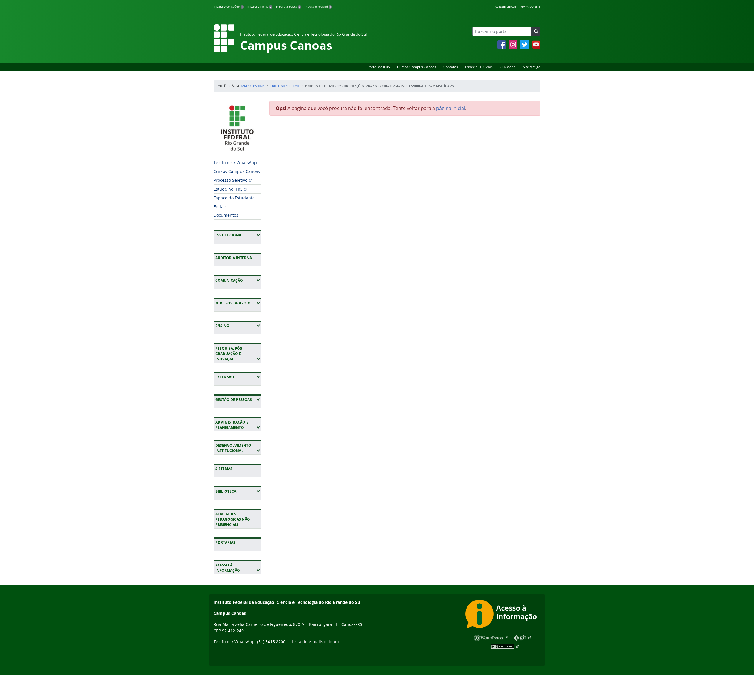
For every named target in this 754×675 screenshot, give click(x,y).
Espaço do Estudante (234, 198)
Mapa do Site (530, 6)
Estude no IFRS (228, 189)
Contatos (450, 66)
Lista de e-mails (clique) (315, 641)
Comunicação (238, 280)
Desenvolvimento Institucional (238, 448)
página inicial (450, 108)
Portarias (225, 542)
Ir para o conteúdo (228, 6)
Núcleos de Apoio (238, 303)
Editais (220, 206)
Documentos (226, 215)
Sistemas (223, 468)
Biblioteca (238, 491)
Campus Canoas (252, 86)
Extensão (238, 376)
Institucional (238, 235)
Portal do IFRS (379, 66)
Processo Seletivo (284, 86)
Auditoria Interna (233, 257)
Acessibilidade (506, 6)
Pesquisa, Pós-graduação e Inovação (238, 353)
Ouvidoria (508, 66)
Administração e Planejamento (238, 425)
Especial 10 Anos (479, 66)
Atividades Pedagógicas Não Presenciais (232, 519)
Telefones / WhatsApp (235, 162)
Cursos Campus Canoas (416, 66)
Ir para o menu (259, 6)
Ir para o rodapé (318, 6)
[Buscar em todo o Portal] (535, 31)
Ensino (238, 325)
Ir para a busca (288, 6)
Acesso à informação (238, 568)
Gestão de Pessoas (238, 399)
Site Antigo (531, 66)
